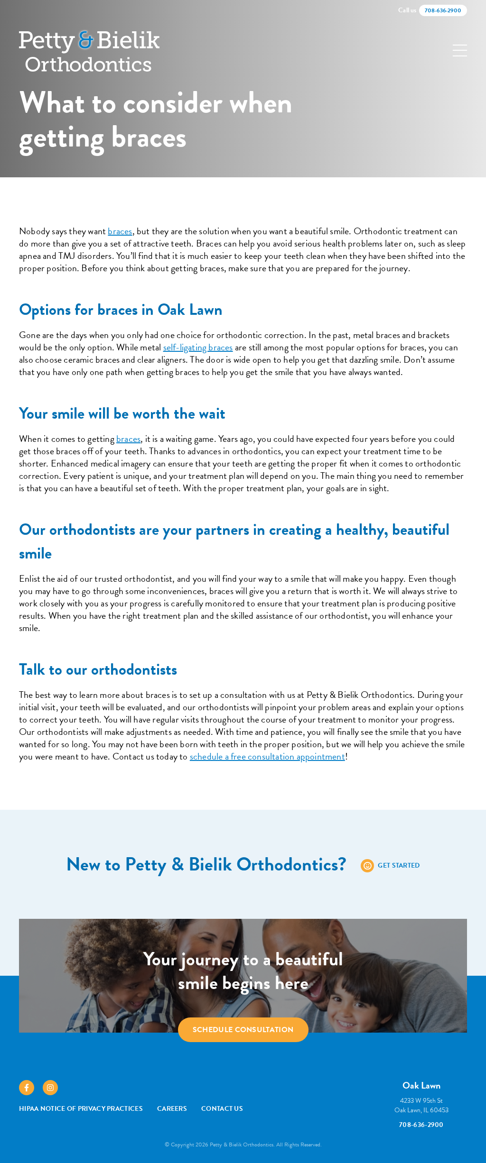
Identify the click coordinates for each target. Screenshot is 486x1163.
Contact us (222, 1109)
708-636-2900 (421, 1125)
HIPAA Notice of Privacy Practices (81, 1109)
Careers (172, 1109)
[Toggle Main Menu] (460, 50)
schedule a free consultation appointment (267, 756)
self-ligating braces (198, 347)
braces (120, 231)
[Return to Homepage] (89, 50)
